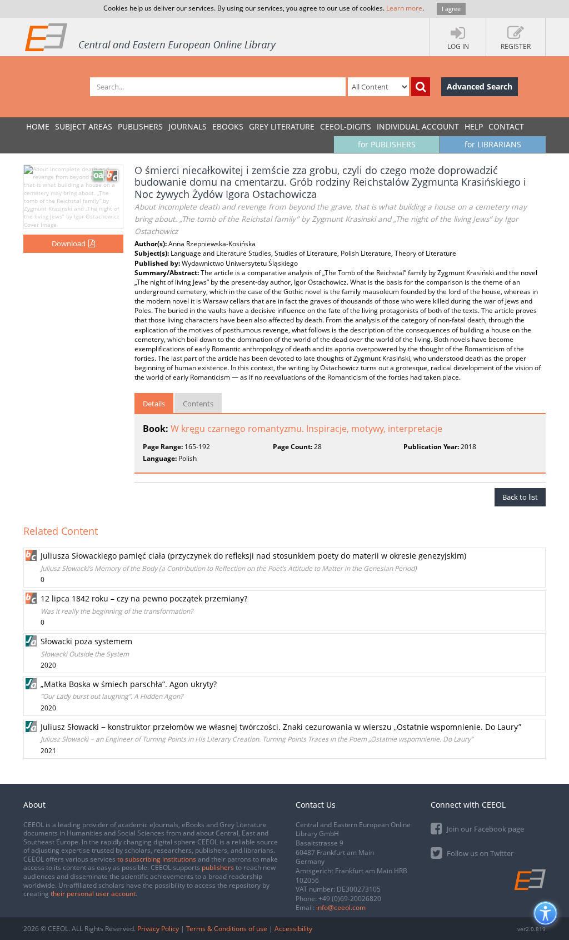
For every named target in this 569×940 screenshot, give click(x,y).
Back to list (520, 497)
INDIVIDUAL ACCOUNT (418, 126)
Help (474, 126)
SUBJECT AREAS (83, 126)
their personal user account (93, 893)
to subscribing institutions (156, 859)
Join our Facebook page (484, 829)
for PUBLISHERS (387, 144)
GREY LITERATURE (282, 126)
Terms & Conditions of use (226, 928)
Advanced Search (479, 86)
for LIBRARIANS (493, 144)
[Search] (420, 86)
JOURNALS (187, 126)
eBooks (227, 126)
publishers (218, 867)
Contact (506, 126)
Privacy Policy (158, 928)
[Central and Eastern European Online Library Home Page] (151, 37)
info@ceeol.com (341, 907)
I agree (451, 8)
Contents (198, 404)
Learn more (404, 8)
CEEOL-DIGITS (345, 126)
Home (37, 126)
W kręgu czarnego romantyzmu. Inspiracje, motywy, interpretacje (306, 428)
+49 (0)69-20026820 (349, 898)
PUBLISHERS (140, 126)
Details (154, 404)
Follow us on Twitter (479, 853)
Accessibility (293, 928)
